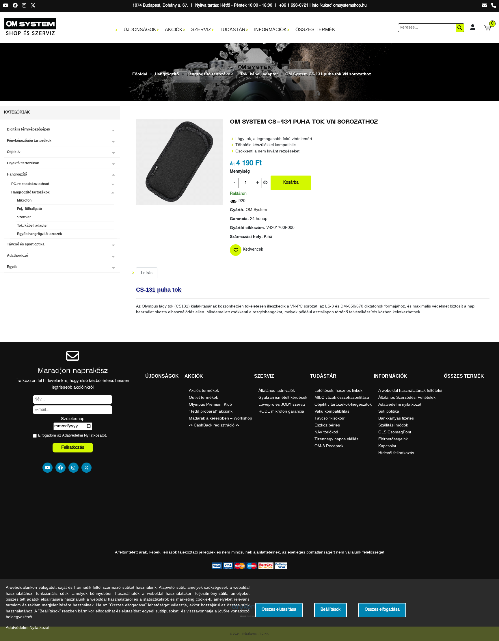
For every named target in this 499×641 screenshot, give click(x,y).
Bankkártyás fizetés (396, 418)
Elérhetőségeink (393, 439)
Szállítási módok (393, 425)
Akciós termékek (204, 390)
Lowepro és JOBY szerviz (281, 404)
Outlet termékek (203, 397)
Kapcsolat (387, 446)
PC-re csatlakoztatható (30, 184)
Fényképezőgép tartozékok (29, 141)
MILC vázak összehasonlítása (341, 397)
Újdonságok (140, 29)
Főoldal (139, 74)
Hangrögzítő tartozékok (210, 74)
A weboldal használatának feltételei (410, 390)
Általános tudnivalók (276, 390)
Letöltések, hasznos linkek (338, 390)
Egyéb (12, 267)
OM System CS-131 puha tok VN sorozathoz (328, 74)
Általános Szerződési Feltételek (406, 397)
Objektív (14, 152)
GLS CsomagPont (394, 432)
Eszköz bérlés (327, 425)
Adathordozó (17, 256)
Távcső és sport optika (25, 244)
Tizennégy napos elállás (336, 439)
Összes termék (315, 29)
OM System (256, 210)
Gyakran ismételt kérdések (282, 397)
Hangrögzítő (167, 74)
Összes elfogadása (382, 610)
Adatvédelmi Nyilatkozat (82, 435)
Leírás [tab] (146, 273)
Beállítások (330, 610)
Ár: (232, 164)
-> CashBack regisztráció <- (214, 425)
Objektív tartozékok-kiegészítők (343, 404)
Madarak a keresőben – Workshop (220, 418)
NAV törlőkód (326, 432)
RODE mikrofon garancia (281, 411)
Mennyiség (240, 172)
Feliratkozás (72, 447)
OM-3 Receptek (328, 446)
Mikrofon (24, 200)
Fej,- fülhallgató (29, 209)
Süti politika (388, 411)
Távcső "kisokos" (329, 418)
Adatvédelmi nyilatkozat (399, 404)
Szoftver (24, 217)
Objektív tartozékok (23, 163)
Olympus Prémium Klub (210, 404)
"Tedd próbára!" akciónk (210, 411)
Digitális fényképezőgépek (28, 129)
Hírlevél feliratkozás (396, 452)
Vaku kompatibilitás (331, 411)
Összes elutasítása (279, 610)
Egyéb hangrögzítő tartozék (39, 234)
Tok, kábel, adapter (259, 74)
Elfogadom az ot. (72, 435)
